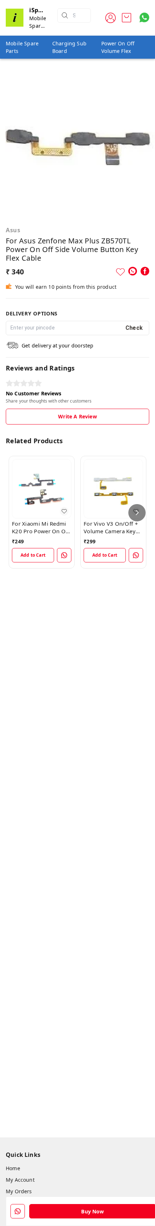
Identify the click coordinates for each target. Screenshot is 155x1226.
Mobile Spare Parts (22, 47)
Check (134, 327)
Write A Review (77, 416)
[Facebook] (145, 271)
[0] (126, 17)
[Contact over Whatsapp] (144, 17)
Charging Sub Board (69, 47)
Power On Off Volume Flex (117, 47)
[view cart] (126, 17)
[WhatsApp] (132, 271)
